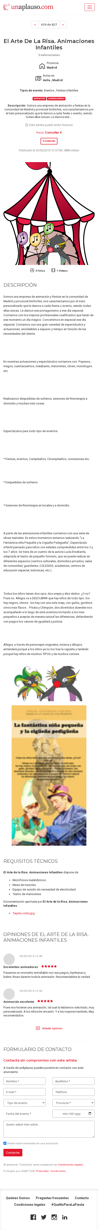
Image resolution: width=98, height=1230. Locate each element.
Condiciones (58, 1171)
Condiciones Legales (70, 1164)
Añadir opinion (51, 1028)
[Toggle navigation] (90, 7)
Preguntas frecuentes (52, 1198)
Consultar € (53, 132)
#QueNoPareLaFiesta (67, 1204)
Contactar (49, 140)
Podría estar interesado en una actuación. (33, 1143)
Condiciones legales (29, 1204)
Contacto (82, 1198)
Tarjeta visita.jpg (24, 913)
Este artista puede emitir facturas (51, 125)
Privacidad (42, 1171)
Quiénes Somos (18, 1198)
